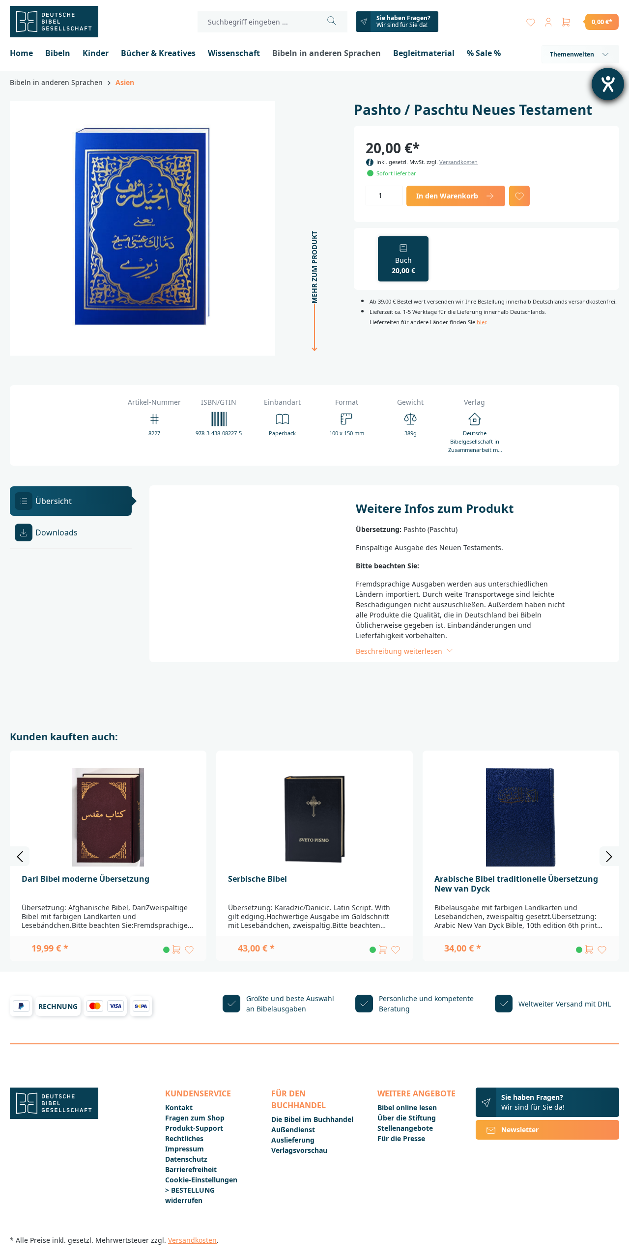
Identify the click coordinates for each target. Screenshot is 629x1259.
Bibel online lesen (407, 1107)
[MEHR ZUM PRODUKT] (311, 353)
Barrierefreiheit (191, 1169)
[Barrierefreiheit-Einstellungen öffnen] (608, 84)
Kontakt (179, 1107)
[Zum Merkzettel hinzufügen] (519, 196)
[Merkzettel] (531, 20)
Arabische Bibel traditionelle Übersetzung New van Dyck (516, 884)
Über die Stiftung (406, 1117)
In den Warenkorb (447, 195)
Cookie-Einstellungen (201, 1179)
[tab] (71, 501)
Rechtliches (184, 1138)
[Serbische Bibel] (314, 817)
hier (481, 322)
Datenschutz (186, 1159)
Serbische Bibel (257, 879)
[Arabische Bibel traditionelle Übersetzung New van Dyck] (521, 817)
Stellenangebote (405, 1128)
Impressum (184, 1148)
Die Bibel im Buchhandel (312, 1119)
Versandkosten (458, 162)
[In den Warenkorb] (176, 949)
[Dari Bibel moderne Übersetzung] (108, 817)
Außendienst (293, 1129)
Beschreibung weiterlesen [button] (400, 651)
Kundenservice (198, 1093)
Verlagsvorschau (299, 1150)
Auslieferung (292, 1140)
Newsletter (520, 1129)
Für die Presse (401, 1138)
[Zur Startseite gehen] (59, 21)
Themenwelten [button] (572, 54)
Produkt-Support (194, 1128)
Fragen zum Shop (195, 1117)
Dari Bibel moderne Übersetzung (85, 879)
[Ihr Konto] (548, 20)
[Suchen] (331, 21)
